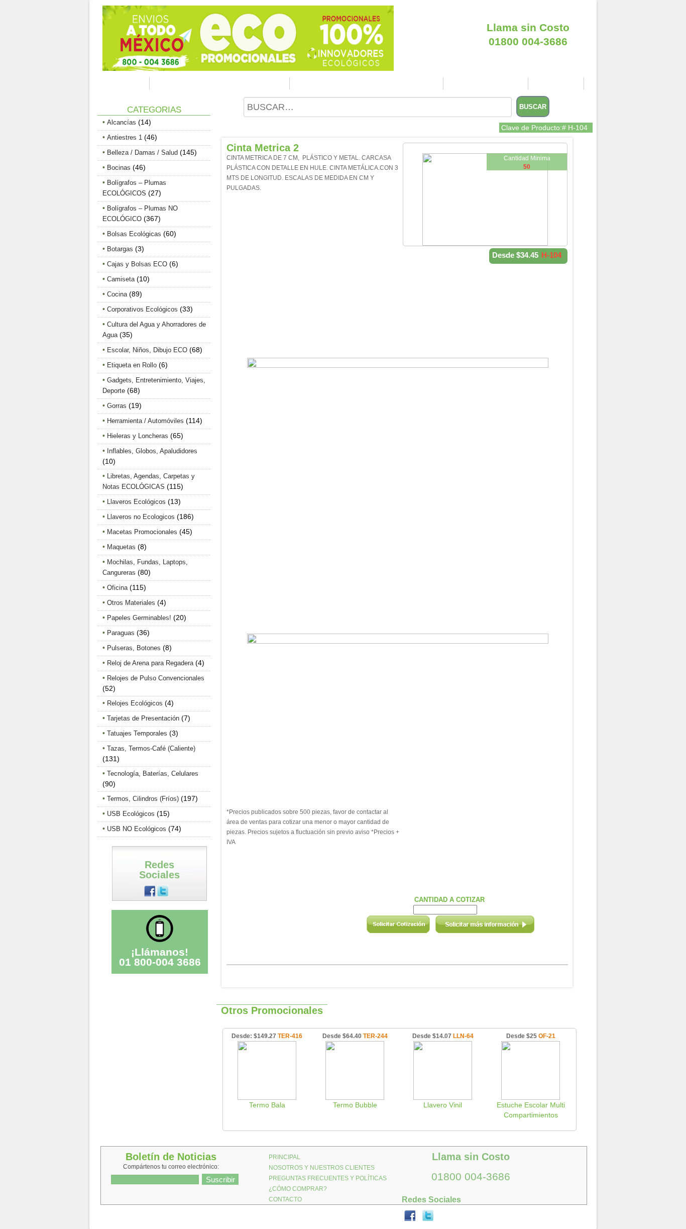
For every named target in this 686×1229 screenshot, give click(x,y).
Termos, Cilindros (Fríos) (143, 798)
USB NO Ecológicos (136, 829)
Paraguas (121, 633)
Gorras (117, 405)
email (498, 927)
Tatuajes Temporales (137, 733)
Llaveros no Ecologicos (141, 517)
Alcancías (121, 122)
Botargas (120, 249)
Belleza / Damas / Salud (142, 152)
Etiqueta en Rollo (132, 365)
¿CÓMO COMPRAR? (487, 83)
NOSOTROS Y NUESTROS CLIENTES (221, 83)
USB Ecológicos (131, 813)
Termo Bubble (355, 1105)
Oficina (117, 587)
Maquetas (121, 547)
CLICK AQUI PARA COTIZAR (528, 10)
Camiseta (121, 279)
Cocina (117, 294)
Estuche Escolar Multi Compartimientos (531, 1110)
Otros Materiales (131, 602)
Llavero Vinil (442, 1105)
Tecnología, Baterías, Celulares (152, 773)
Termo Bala (267, 1105)
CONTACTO (557, 83)
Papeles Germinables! (139, 618)
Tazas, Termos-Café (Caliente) (151, 748)
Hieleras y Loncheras (137, 436)
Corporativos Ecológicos (142, 309)
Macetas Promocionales (142, 532)
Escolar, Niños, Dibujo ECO (147, 350)
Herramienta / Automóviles (145, 421)
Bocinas (119, 167)
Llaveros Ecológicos (136, 501)
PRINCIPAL (124, 83)
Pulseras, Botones (134, 648)
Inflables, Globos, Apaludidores (152, 451)
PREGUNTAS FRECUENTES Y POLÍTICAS (367, 83)
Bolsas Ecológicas (134, 234)
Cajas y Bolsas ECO (137, 264)
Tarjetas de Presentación (143, 718)
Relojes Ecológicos (135, 703)
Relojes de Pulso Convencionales (155, 678)
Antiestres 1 (124, 137)
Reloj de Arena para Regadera (150, 663)
